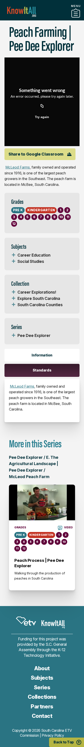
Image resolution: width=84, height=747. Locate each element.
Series (42, 687)
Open (13, 255)
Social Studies (30, 261)
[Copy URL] (42, 106)
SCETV (26, 621)
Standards (42, 370)
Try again (42, 117)
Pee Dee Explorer (33, 335)
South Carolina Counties (40, 304)
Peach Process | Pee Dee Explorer (39, 563)
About (42, 668)
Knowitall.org (21, 12)
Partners (42, 18)
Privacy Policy (53, 735)
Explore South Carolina (38, 298)
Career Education (33, 255)
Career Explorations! (36, 292)
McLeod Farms (17, 167)
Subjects (42, 677)
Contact (42, 716)
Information (42, 355)
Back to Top (64, 742)
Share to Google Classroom (36, 154)
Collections (42, 697)
